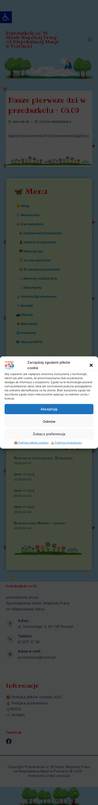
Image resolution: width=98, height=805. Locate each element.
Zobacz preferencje (49, 434)
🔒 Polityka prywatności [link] (66, 442)
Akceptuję (49, 409)
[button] (91, 365)
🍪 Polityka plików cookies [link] (31, 442)
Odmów (49, 421)
